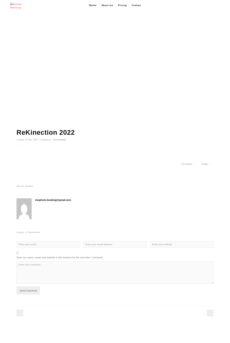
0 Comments (60, 139)
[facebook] (211, 6)
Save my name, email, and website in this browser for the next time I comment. (60, 257)
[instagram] (217, 6)
